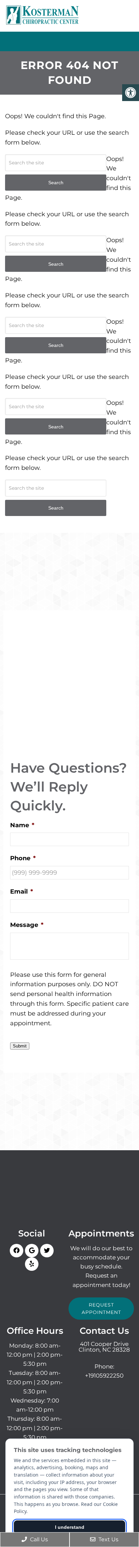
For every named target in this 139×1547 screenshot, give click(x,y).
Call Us (38, 1539)
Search (55, 508)
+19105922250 (104, 1376)
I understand (69, 1527)
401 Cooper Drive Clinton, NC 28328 (104, 1347)
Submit (20, 1046)
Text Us (107, 1539)
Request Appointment (101, 1308)
